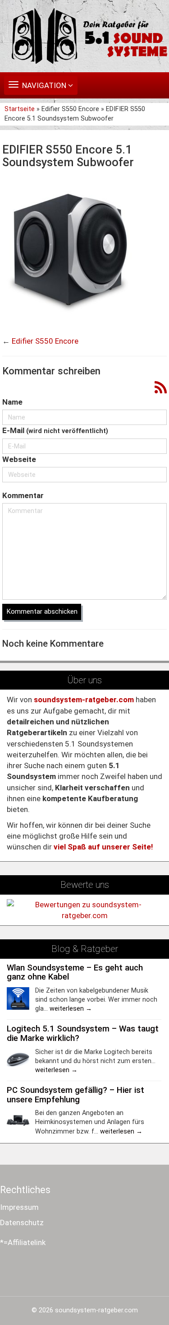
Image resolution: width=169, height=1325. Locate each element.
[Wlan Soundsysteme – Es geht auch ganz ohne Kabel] (18, 997)
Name (12, 401)
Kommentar (23, 495)
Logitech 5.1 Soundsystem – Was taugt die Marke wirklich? (83, 1033)
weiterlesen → (71, 1008)
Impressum (19, 1207)
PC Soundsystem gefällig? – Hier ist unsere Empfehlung (75, 1095)
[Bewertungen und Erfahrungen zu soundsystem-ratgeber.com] (84, 909)
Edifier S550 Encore (45, 340)
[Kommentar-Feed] (161, 388)
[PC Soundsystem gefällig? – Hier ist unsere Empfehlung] (18, 1119)
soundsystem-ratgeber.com (96, 1310)
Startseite (21, 109)
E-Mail (55, 430)
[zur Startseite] (84, 36)
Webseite (19, 459)
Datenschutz (22, 1222)
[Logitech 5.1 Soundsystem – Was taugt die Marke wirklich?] (18, 1059)
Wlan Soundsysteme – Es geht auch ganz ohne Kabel (75, 972)
